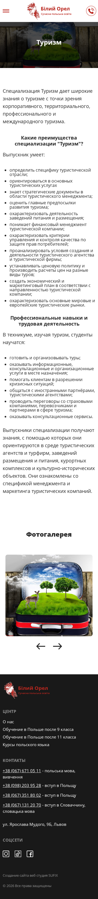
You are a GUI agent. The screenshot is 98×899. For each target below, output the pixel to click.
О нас (8, 721)
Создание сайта (16, 875)
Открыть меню (7, 11)
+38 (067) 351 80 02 (22, 795)
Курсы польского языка (26, 744)
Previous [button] (40, 646)
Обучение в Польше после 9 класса (38, 729)
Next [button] (57, 646)
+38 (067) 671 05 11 (22, 770)
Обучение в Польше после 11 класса (39, 737)
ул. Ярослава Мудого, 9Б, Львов (34, 824)
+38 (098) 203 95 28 (22, 785)
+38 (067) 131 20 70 (22, 805)
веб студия (39, 875)
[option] (49, 595)
